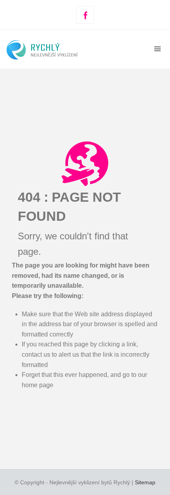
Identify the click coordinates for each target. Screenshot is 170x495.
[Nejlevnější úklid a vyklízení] (55, 49)
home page (37, 385)
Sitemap (145, 482)
